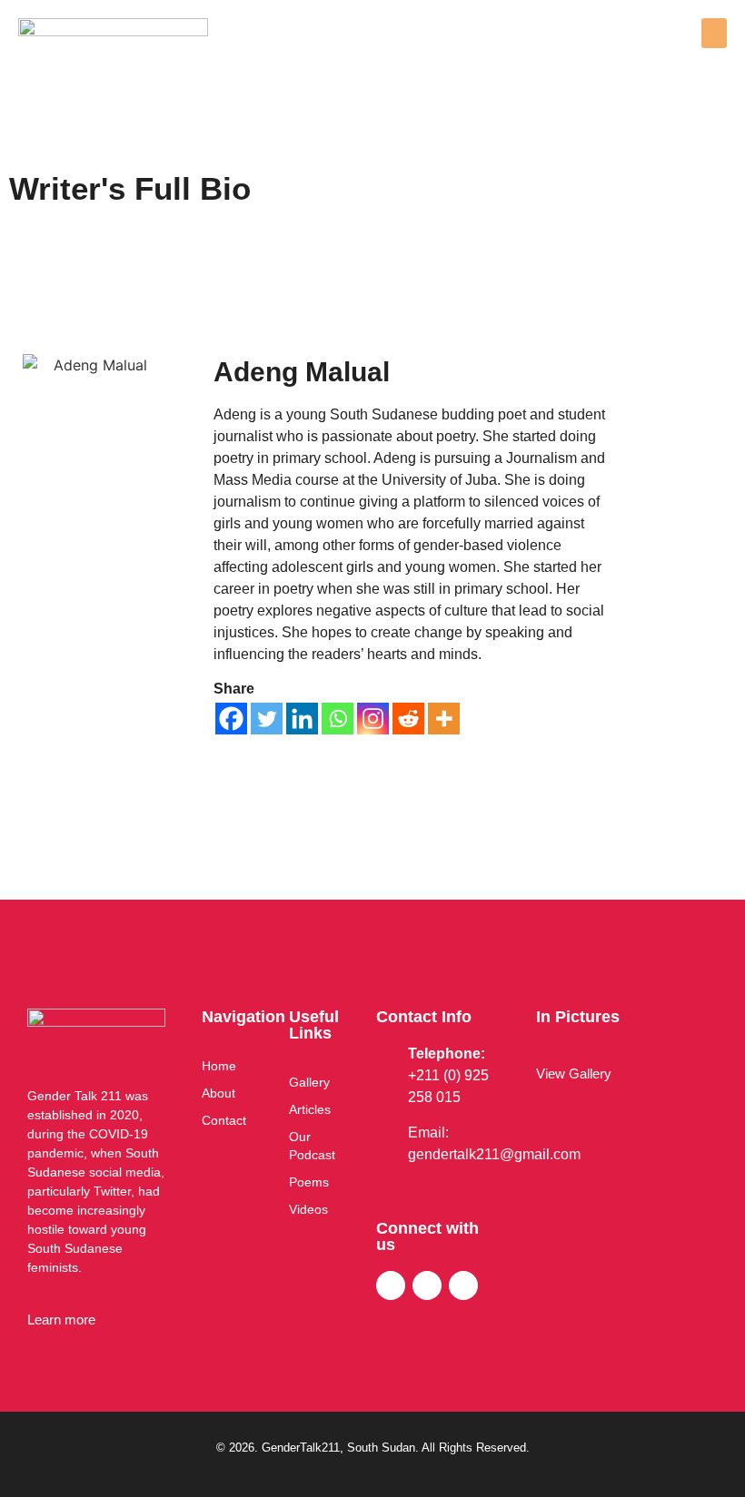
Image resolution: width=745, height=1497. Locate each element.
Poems (309, 1182)
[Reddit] (408, 718)
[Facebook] (231, 718)
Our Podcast (312, 1145)
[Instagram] (373, 718)
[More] (444, 718)
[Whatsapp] (337, 718)
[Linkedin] (302, 718)
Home (219, 1066)
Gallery (309, 1082)
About (218, 1093)
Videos (308, 1209)
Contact (224, 1120)
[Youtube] (463, 1285)
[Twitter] (267, 718)
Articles (310, 1109)
